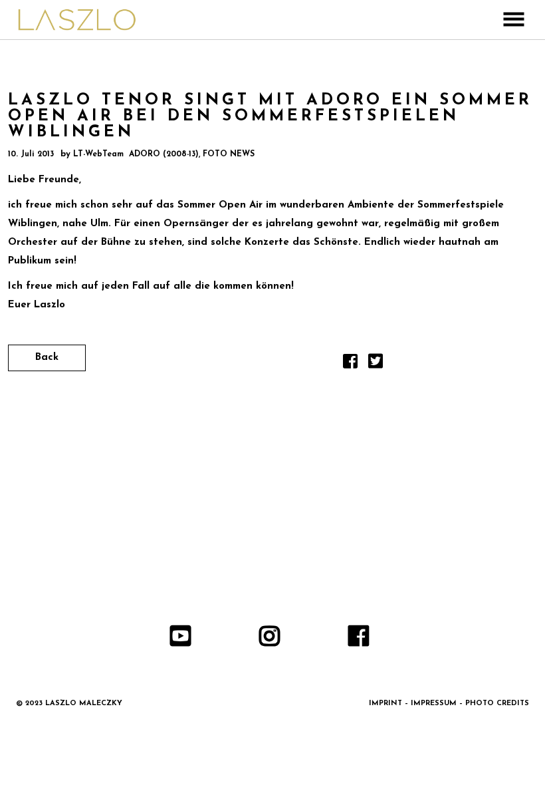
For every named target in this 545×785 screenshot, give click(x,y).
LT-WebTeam (98, 154)
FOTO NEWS (229, 154)
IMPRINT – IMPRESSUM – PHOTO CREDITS (449, 703)
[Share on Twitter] (375, 365)
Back (46, 358)
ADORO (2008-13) (164, 154)
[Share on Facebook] (350, 365)
